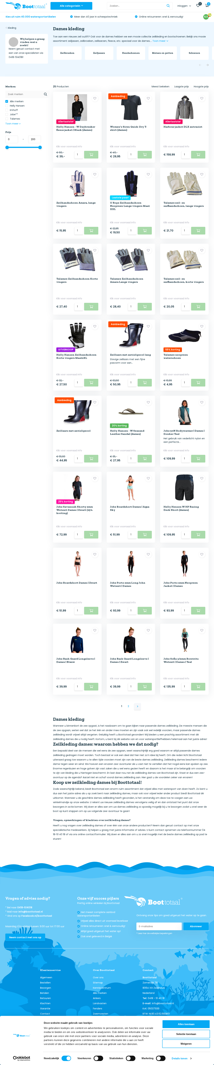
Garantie (45, 1008)
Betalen (44, 993)
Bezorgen (45, 988)
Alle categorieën (70, 6)
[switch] (98, 1058)
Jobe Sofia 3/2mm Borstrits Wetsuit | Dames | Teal (181, 660)
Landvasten (99, 1003)
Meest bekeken (160, 86)
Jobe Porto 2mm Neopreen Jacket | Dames (181, 584)
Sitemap (98, 982)
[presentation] (200, 65)
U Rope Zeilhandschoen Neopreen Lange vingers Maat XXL (130, 206)
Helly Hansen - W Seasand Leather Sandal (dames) (127, 432)
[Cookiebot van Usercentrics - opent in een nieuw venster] (21, 1058)
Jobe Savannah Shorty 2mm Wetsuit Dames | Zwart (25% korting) (74, 510)
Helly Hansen (17, 105)
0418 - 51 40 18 (156, 998)
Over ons (98, 977)
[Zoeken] (168, 6)
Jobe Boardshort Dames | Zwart (76, 582)
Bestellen (45, 982)
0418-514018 (24, 907)
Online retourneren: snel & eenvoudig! (160, 16)
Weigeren (186, 1043)
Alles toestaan (186, 1024)
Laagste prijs (181, 86)
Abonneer (196, 926)
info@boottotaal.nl (30, 911)
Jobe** (13, 114)
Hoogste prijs (201, 86)
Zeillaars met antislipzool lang (130, 354)
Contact (45, 1013)
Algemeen (46, 977)
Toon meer (159, 41)
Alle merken (16, 101)
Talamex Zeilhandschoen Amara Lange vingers (126, 280)
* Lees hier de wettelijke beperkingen (154, 933)
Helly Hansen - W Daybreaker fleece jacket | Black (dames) (75, 128)
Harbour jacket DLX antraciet (183, 126)
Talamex (14, 118)
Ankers (97, 998)
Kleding (12, 28)
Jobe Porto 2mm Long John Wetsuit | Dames (127, 584)
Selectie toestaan (186, 1034)
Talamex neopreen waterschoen (176, 356)
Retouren (45, 998)
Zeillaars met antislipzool (73, 430)
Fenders (97, 1008)
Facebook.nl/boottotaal (36, 916)
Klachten (45, 1003)
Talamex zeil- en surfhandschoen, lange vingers (184, 204)
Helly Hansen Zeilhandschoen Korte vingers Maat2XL (76, 356)
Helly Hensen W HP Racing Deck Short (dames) (181, 508)
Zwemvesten (100, 1013)
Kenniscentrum (102, 988)
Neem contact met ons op (25, 937)
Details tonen (179, 1058)
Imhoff (13, 110)
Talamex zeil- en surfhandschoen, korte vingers (184, 280)
